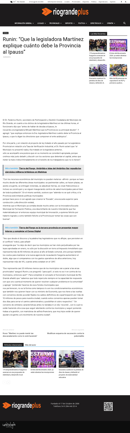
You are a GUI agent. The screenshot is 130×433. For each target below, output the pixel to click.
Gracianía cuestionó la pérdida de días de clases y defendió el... (97, 80)
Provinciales (76, 2)
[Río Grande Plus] (65, 12)
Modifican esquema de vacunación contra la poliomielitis (65, 334)
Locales (67, 2)
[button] (124, 23)
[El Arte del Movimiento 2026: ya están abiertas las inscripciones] (43, 359)
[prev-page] (4, 382)
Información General (55, 2)
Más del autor (30, 345)
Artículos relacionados (13, 345)
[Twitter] (125, 2)
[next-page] (8, 382)
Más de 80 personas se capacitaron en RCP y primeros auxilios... (118, 80)
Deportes (86, 2)
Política (93, 2)
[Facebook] (121, 2)
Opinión (112, 2)
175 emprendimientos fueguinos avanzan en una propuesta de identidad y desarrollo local (15, 372)
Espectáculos (103, 2)
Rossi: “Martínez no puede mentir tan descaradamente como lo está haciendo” (20, 334)
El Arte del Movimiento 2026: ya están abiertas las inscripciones (118, 55)
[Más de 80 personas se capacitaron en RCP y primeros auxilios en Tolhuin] (118, 70)
